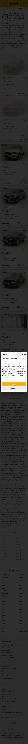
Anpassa (13, 388)
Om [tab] (23, 358)
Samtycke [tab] (5, 358)
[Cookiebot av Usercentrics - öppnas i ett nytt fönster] (20, 354)
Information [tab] (14, 358)
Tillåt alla (14, 384)
